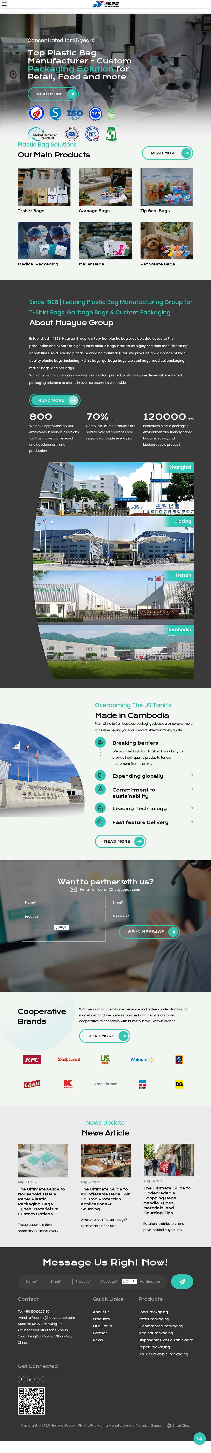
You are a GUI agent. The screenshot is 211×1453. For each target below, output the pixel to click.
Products (101, 1319)
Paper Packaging (154, 1347)
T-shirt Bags (31, 211)
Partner (100, 1333)
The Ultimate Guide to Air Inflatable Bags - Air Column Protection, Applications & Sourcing (105, 1199)
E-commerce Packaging (160, 1326)
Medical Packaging (38, 264)
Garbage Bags (94, 211)
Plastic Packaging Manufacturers (106, 1425)
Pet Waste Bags (157, 264)
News (98, 1340)
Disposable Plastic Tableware (165, 1340)
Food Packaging (153, 1312)
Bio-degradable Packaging (163, 1354)
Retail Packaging (153, 1319)
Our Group (102, 1326)
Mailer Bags (91, 264)
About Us (101, 1312)
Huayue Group (63, 1425)
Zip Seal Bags (155, 211)
